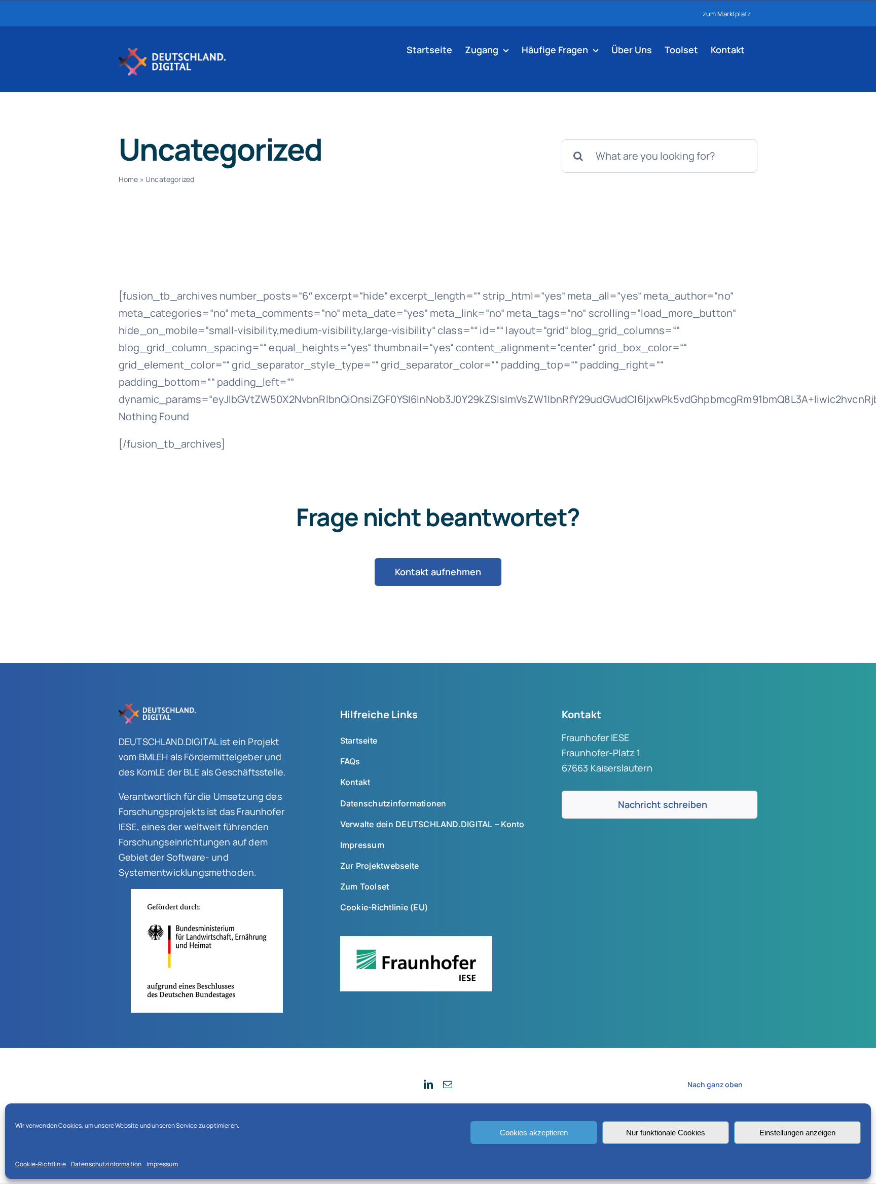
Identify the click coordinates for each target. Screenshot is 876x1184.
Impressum (162, 1164)
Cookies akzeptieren (534, 1132)
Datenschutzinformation (106, 1164)
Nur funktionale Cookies (665, 1132)
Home (128, 179)
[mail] (447, 1084)
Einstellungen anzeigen (797, 1132)
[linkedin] (428, 1084)
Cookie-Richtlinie (40, 1164)
